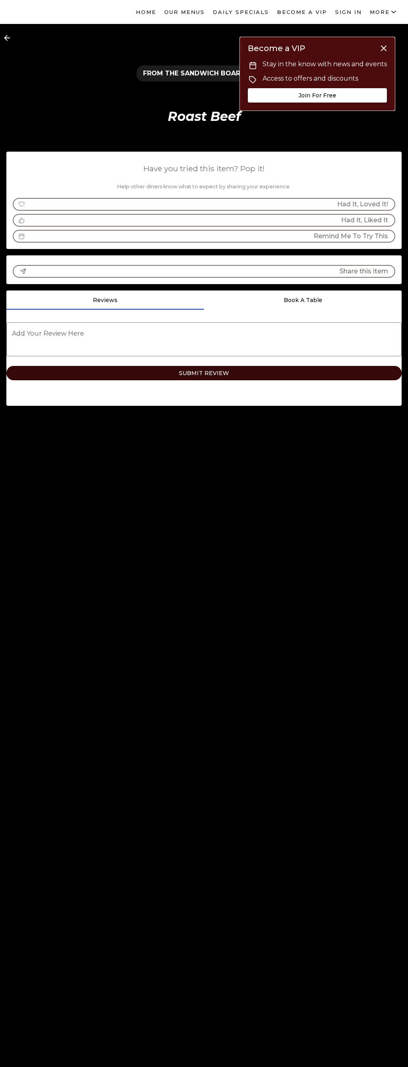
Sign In (348, 12)
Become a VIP (302, 12)
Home (146, 12)
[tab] (105, 300)
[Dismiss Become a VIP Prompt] (383, 48)
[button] (384, 12)
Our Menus (184, 12)
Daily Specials (241, 12)
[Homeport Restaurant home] (42, 12)
